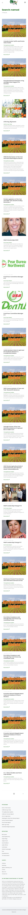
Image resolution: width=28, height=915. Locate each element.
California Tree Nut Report (8, 814)
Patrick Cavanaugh (6, 849)
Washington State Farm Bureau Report (10, 818)
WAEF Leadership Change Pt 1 (12, 542)
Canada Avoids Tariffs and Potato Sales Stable (14, 42)
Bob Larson (4, 834)
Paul (3, 851)
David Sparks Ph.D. (6, 836)
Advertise (4, 865)
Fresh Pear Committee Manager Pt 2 (13, 277)
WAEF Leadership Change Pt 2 (13, 506)
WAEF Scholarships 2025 (11, 240)
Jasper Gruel (5, 840)
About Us (4, 871)
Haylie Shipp (4, 838)
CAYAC (3, 869)
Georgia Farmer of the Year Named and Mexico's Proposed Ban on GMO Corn (13, 428)
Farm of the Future (6, 807)
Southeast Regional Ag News (8, 826)
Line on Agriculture (6, 816)
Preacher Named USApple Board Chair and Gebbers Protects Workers (13, 695)
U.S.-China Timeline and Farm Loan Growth (13, 773)
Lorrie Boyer (4, 847)
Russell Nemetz (5, 853)
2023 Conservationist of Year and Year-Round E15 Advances (14, 389)
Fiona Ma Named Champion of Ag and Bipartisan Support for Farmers (14, 82)
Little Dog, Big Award (10, 122)
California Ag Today (6, 810)
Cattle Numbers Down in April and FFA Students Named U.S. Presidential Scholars (14, 351)
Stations (4, 863)
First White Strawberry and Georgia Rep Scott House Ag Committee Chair (12, 618)
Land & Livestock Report (7, 820)
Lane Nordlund (5, 843)
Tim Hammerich (5, 855)
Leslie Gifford (5, 845)
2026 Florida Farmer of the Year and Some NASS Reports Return (13, 157)
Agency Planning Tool (7, 867)
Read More (6, 54)
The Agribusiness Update (7, 812)
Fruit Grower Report (6, 822)
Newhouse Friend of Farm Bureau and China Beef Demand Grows (14, 579)
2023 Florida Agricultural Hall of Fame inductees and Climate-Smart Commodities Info (13, 467)
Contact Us (4, 873)
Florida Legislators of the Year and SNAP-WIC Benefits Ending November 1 (13, 200)
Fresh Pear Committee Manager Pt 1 (13, 314)
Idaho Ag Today (5, 824)
